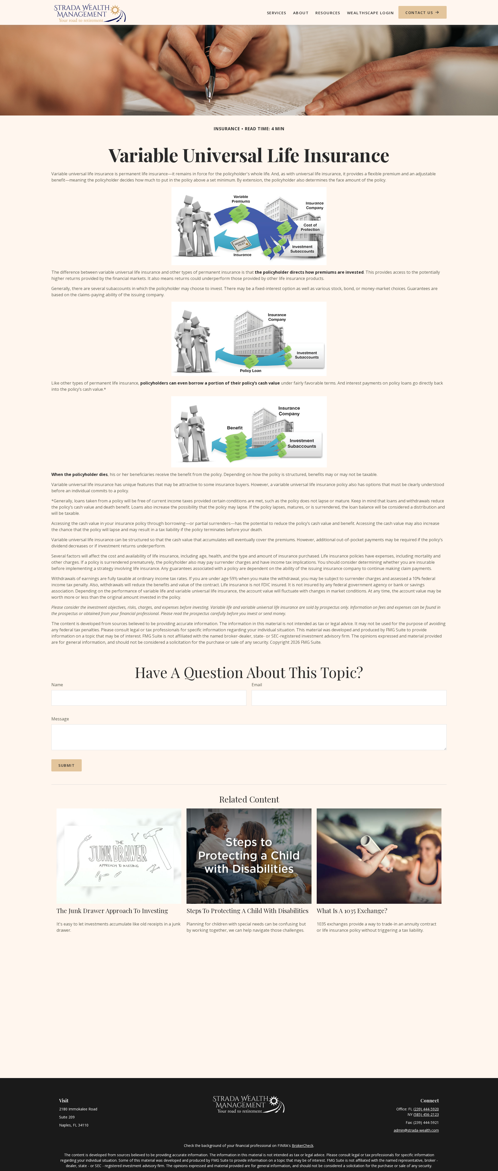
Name (57, 685)
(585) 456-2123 (426, 1114)
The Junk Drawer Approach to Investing (112, 910)
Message (60, 719)
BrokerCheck (302, 1145)
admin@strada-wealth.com (416, 1130)
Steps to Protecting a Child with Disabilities (247, 910)
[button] (276, 12)
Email (257, 685)
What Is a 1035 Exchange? (352, 910)
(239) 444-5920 (426, 1109)
